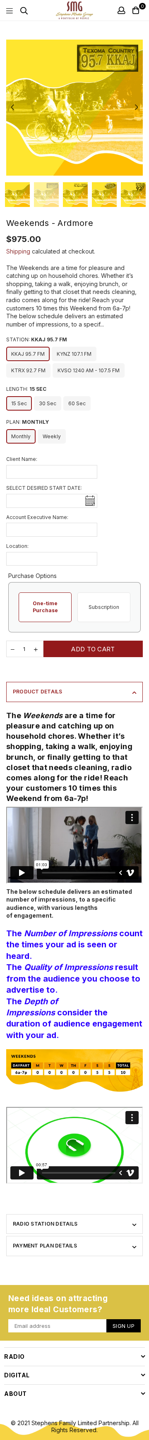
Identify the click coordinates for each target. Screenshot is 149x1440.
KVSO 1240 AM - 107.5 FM (89, 370)
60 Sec (77, 403)
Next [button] (136, 107)
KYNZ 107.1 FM (74, 354)
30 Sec (47, 403)
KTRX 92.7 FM (28, 370)
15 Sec (19, 403)
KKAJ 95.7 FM (28, 354)
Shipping (18, 251)
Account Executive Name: (37, 517)
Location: (17, 546)
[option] (74, 108)
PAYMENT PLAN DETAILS (45, 1246)
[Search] (24, 10)
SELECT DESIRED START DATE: (44, 488)
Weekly (52, 436)
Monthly (21, 436)
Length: (26, 389)
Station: (36, 339)
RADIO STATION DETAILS (45, 1224)
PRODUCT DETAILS (37, 691)
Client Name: (21, 459)
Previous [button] (12, 107)
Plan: (27, 422)
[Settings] (121, 10)
